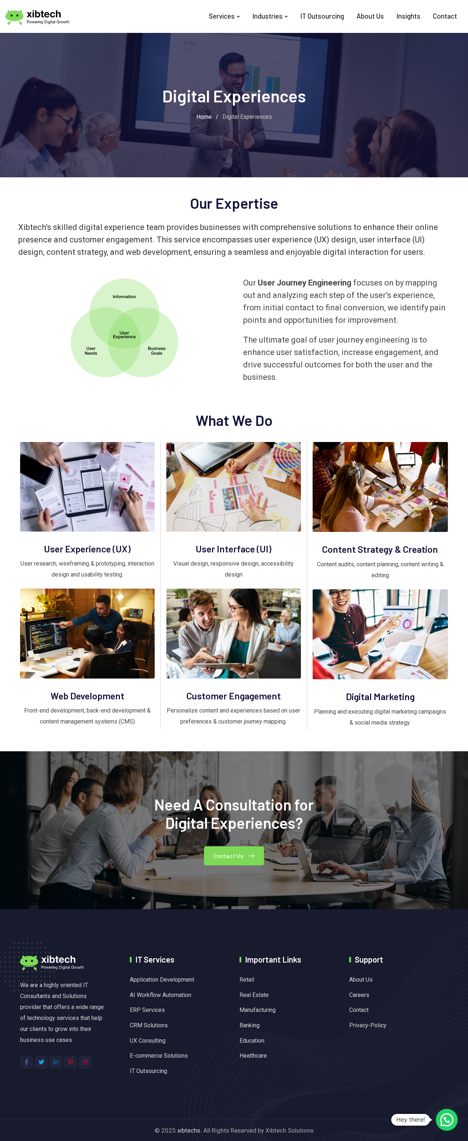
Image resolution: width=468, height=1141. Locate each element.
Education (251, 1040)
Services (222, 16)
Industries (267, 16)
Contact (445, 16)
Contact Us (228, 855)
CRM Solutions (149, 1025)
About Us (370, 16)
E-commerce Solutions (159, 1055)
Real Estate (254, 994)
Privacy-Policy (367, 1025)
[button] (447, 1120)
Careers (359, 994)
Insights (408, 16)
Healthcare (253, 1055)
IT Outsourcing (322, 16)
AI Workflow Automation (160, 994)
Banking (249, 1025)
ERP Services (147, 1009)
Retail (246, 979)
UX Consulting (148, 1040)
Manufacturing (257, 1009)
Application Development (162, 979)
